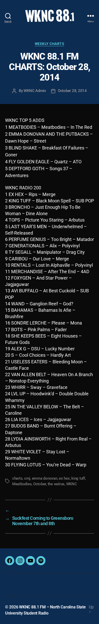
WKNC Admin (35, 90)
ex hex (64, 478)
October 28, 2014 (72, 90)
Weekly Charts (49, 44)
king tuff (78, 478)
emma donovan (44, 478)
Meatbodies (21, 484)
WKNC (71, 484)
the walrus (56, 484)
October (39, 484)
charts (17, 478)
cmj (27, 478)
